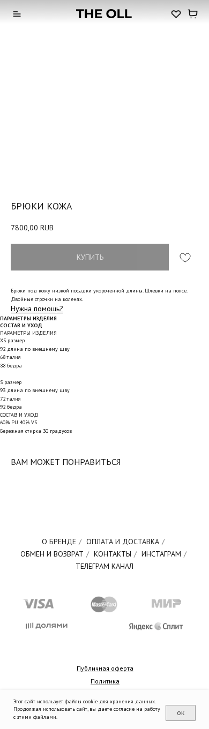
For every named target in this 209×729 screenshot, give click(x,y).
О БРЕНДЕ (59, 541)
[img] (17, 14)
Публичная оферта (105, 668)
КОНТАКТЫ (112, 554)
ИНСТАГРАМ (161, 554)
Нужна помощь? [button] (37, 308)
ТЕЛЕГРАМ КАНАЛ (104, 566)
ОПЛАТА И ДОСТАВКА (122, 541)
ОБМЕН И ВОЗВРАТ (52, 554)
